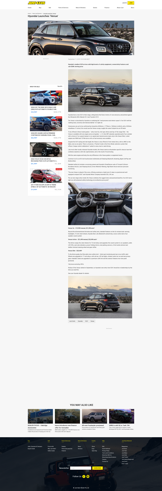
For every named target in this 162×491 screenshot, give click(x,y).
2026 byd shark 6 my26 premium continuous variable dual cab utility (43, 135)
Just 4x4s (72, 321)
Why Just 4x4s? (52, 448)
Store (132, 7)
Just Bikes (124, 453)
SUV (86, 321)
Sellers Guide (51, 450)
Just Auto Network (127, 441)
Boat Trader (125, 463)
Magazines (125, 446)
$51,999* (34, 164)
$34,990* (34, 112)
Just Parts (124, 461)
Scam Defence (106, 448)
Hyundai (80, 321)
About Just (120, 7)
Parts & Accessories (67, 448)
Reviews (80, 448)
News (79, 446)
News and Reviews (37, 13)
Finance (107, 7)
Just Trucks (125, 457)
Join (130, 3)
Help (103, 441)
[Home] (36, 2)
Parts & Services (63, 7)
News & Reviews (81, 7)
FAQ (103, 446)
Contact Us (105, 461)
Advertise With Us (107, 455)
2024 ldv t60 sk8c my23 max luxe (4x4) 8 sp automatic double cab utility (43, 109)
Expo (93, 448)
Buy (40, 7)
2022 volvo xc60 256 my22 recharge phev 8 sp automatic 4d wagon (44, 161)
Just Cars (124, 450)
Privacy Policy (105, 450)
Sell (50, 7)
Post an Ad (51, 446)
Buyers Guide (31, 448)
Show (93, 446)
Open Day (94, 450)
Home (29, 7)
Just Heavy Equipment (128, 459)
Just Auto (124, 448)
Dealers (64, 446)
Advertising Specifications (109, 457)
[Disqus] (100, 376)
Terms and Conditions (108, 453)
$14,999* (34, 189)
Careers (104, 459)
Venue (92, 321)
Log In (124, 3)
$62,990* (34, 138)
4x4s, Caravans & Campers (35, 446)
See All (60, 86)
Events (95, 7)
